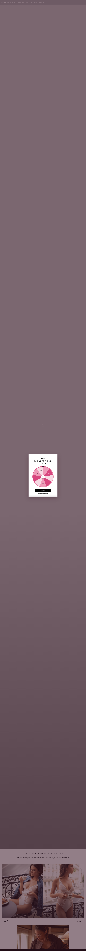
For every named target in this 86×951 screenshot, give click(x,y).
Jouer (43, 490)
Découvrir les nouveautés (43, 493)
